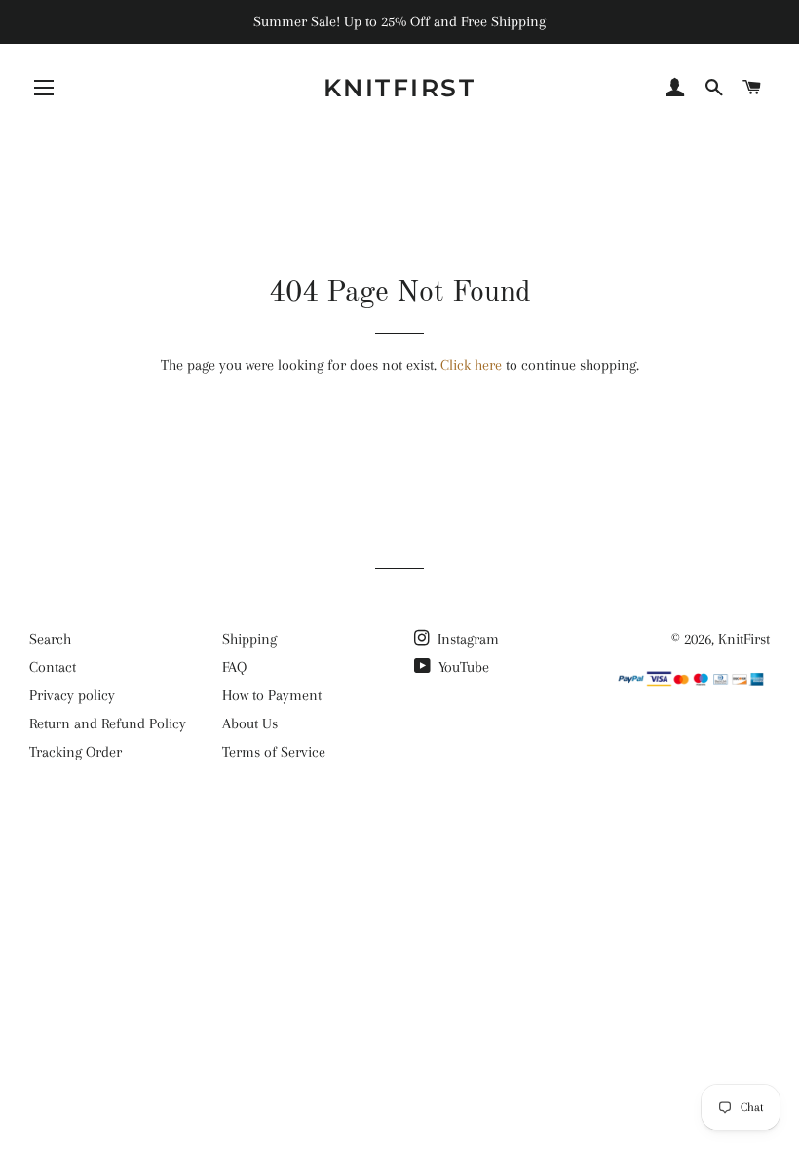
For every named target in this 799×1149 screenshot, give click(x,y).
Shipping (249, 639)
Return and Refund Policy (107, 723)
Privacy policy (72, 695)
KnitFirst (399, 87)
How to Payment (272, 695)
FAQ (234, 667)
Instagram (466, 639)
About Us (250, 723)
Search (50, 639)
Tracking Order (75, 751)
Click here (471, 365)
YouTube (462, 667)
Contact (52, 667)
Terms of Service (273, 751)
